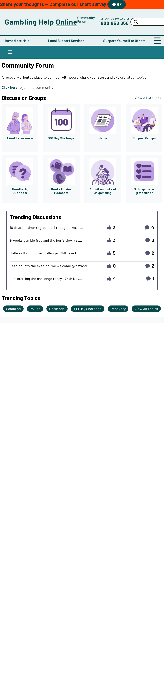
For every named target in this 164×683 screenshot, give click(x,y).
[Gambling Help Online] (41, 21)
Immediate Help (17, 41)
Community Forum (86, 19)
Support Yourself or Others (124, 41)
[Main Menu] (157, 40)
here (116, 4)
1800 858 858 (114, 23)
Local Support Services (66, 41)
